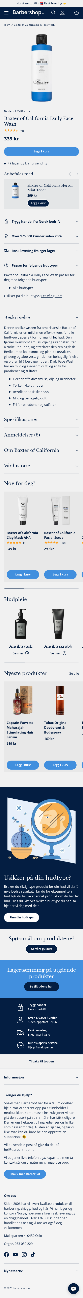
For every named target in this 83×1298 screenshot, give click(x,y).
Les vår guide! (51, 296)
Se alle (74, 673)
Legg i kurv (41, 151)
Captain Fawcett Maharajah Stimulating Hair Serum (20, 730)
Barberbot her (32, 1103)
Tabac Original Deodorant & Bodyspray (55, 728)
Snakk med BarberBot (25, 1174)
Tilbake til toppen (41, 1061)
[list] (41, 68)
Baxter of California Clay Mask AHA (22, 535)
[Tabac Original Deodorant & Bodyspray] (60, 700)
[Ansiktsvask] (20, 624)
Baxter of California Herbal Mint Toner (50, 187)
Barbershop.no (21, 1288)
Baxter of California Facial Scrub (60, 535)
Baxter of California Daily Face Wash (34, 24)
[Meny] (6, 12)
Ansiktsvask (20, 646)
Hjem (7, 24)
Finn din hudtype (21, 917)
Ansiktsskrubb (58, 646)
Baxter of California (17, 111)
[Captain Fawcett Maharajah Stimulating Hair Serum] (23, 700)
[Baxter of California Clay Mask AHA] (23, 510)
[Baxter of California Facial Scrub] (60, 510)
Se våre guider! (41, 949)
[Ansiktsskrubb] (58, 624)
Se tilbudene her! (41, 986)
